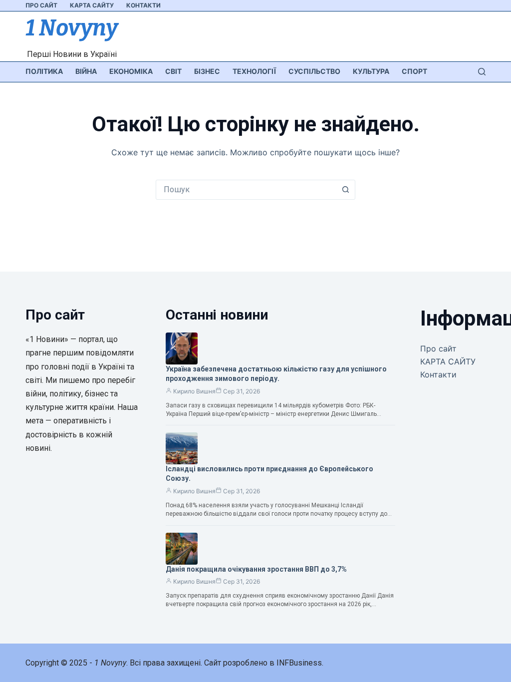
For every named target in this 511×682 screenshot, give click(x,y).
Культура (371, 71)
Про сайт (41, 5)
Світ (173, 71)
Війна (86, 71)
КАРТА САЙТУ (92, 5)
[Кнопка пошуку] (345, 189)
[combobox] (246, 190)
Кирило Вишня (194, 391)
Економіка (131, 71)
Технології (254, 71)
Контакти (143, 5)
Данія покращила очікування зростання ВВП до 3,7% (256, 569)
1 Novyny (71, 27)
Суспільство (314, 71)
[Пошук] (482, 71)
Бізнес (207, 71)
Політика (44, 71)
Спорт (414, 71)
